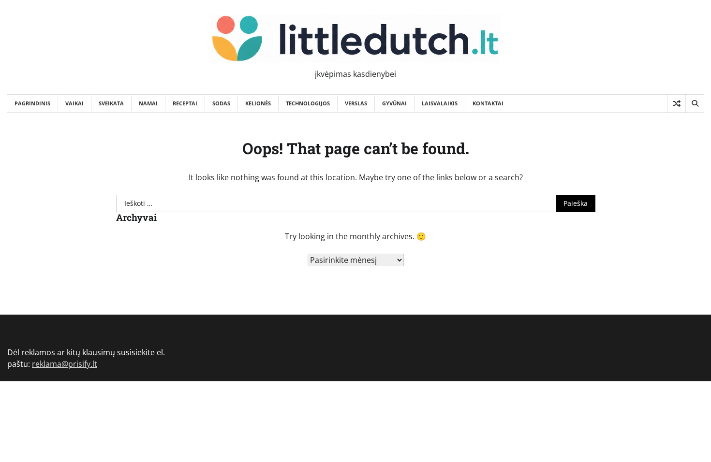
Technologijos (308, 103)
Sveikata (111, 103)
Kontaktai (488, 103)
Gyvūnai (394, 103)
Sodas (221, 103)
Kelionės (258, 103)
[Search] (694, 103)
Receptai (185, 103)
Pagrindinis (32, 103)
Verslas (356, 103)
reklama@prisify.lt (64, 364)
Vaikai (74, 103)
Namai (148, 103)
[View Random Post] (676, 103)
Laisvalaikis (440, 103)
